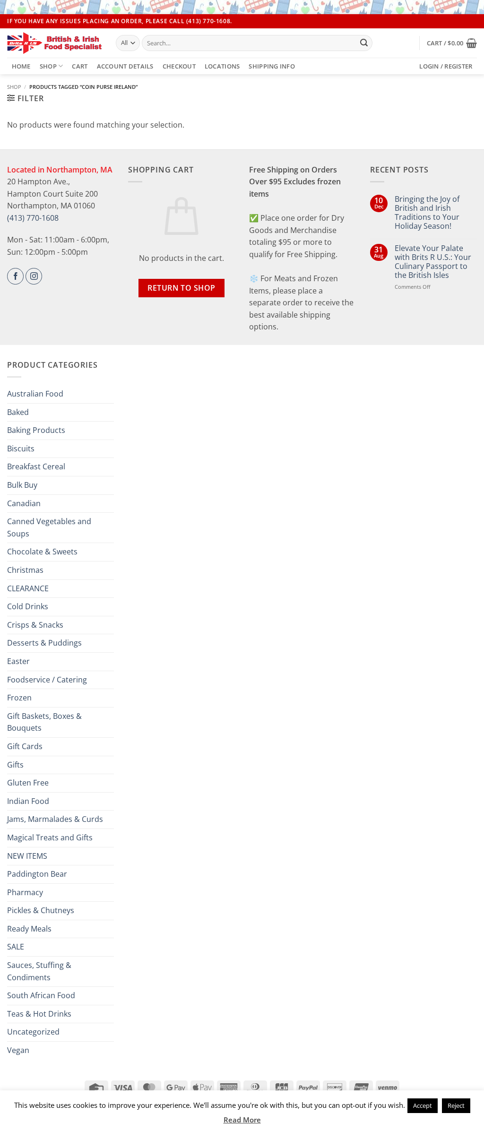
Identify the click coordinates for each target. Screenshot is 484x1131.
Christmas (25, 570)
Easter (18, 661)
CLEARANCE (28, 588)
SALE (15, 946)
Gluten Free (28, 782)
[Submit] (364, 43)
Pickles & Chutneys (40, 910)
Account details (125, 66)
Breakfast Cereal (36, 466)
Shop (48, 66)
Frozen (19, 697)
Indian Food (28, 801)
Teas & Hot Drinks (39, 1014)
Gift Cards (25, 746)
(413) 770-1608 (33, 218)
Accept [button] (422, 1105)
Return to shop (181, 288)
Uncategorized (33, 1032)
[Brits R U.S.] (54, 43)
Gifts (15, 765)
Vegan (18, 1050)
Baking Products (36, 430)
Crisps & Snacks (35, 625)
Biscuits (21, 448)
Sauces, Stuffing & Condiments (39, 971)
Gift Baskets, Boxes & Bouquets (44, 722)
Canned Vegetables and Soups (49, 527)
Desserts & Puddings (44, 643)
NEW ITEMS (27, 856)
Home (21, 66)
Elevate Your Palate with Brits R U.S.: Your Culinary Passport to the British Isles (433, 262)
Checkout (179, 66)
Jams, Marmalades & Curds (55, 819)
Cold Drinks (27, 606)
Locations (222, 66)
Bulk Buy (22, 485)
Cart (79, 66)
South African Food (41, 995)
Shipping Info (271, 66)
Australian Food (35, 394)
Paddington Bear (37, 874)
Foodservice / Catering (47, 679)
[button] (452, 43)
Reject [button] (456, 1105)
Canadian (24, 503)
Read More (242, 1119)
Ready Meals (29, 929)
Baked (18, 412)
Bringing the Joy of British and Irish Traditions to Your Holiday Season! (427, 213)
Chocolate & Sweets (42, 551)
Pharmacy (25, 892)
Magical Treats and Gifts (50, 837)
